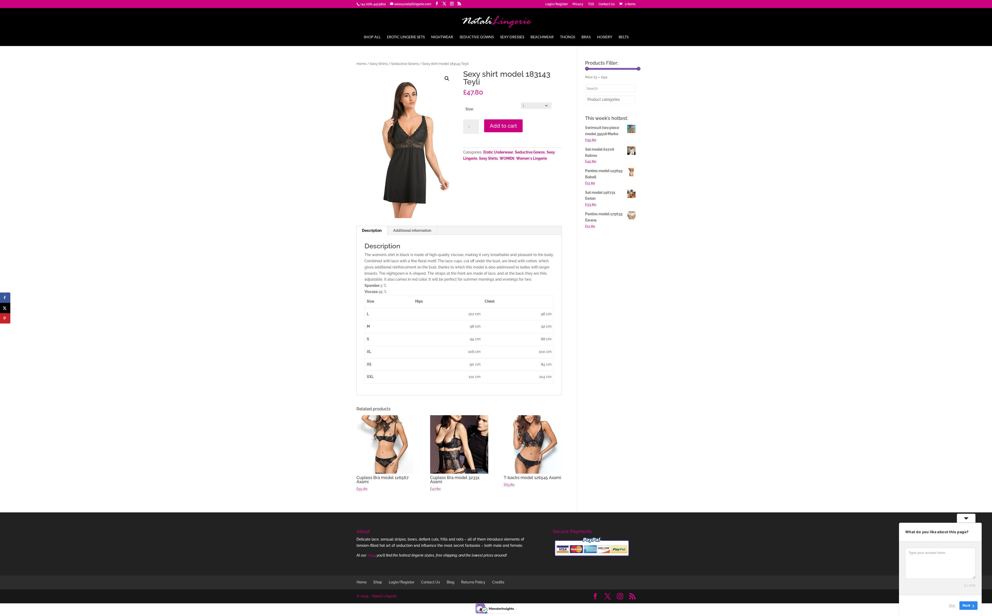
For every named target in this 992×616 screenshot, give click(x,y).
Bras (586, 37)
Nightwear (442, 37)
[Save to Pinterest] (5, 318)
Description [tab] (372, 230)
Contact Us (607, 4)
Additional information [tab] (412, 230)
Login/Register (556, 4)
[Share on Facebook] (5, 297)
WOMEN (507, 158)
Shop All (372, 37)
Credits (498, 582)
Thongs (567, 37)
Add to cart (503, 126)
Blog (450, 582)
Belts (624, 37)
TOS (591, 4)
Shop (377, 582)
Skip (952, 605)
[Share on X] (5, 308)
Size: (470, 109)
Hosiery (604, 37)
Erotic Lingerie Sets (406, 37)
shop (371, 555)
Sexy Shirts (379, 64)
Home (361, 64)
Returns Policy (473, 582)
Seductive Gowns (477, 37)
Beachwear (542, 37)
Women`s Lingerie (531, 158)
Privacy (577, 4)
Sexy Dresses (512, 37)
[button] (447, 78)
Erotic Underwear (498, 152)
